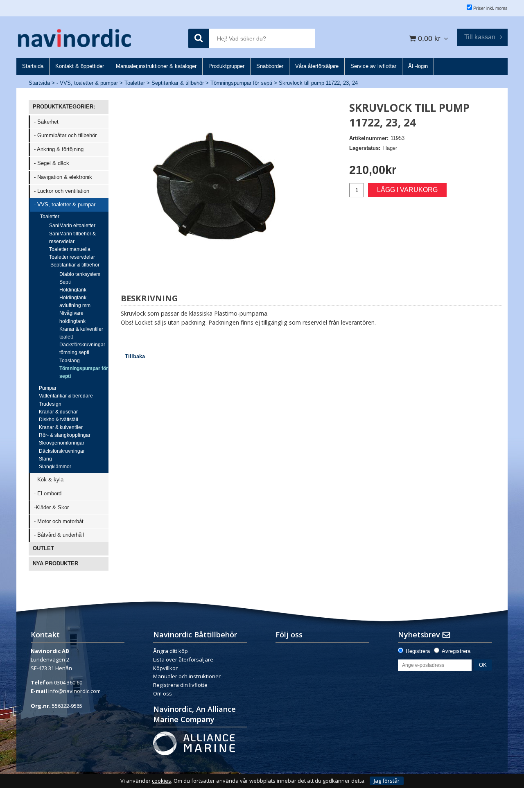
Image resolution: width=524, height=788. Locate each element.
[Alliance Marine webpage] (194, 742)
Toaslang (69, 361)
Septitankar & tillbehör (177, 83)
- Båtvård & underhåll (59, 535)
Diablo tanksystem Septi (79, 278)
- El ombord (47, 493)
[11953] (215, 194)
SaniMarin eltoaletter (72, 225)
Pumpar (47, 388)
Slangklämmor (55, 467)
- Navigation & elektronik (63, 177)
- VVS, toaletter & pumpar (87, 83)
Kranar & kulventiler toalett (81, 333)
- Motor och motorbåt (59, 521)
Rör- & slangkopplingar (64, 435)
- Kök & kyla (48, 479)
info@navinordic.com (74, 691)
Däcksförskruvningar (62, 451)
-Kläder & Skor (51, 507)
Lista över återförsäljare (183, 659)
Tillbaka (135, 356)
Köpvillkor (165, 668)
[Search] (198, 39)
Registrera (418, 651)
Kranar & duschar (58, 412)
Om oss (162, 693)
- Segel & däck (51, 163)
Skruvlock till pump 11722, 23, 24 (318, 83)
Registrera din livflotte (180, 685)
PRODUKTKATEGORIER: (64, 107)
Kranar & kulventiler (61, 427)
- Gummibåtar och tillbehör (65, 135)
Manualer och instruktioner (187, 676)
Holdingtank (72, 290)
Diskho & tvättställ (58, 419)
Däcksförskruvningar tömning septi (82, 348)
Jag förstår (387, 780)
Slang (45, 459)
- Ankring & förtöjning (59, 149)
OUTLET (43, 548)
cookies (161, 780)
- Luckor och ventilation (61, 191)
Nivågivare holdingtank (72, 317)
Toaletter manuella (69, 249)
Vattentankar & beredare (66, 396)
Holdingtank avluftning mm (74, 301)
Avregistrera (456, 651)
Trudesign (50, 404)
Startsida (39, 83)
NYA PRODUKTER (55, 563)
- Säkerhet (46, 122)
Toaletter (134, 83)
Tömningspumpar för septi (241, 83)
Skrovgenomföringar (61, 443)
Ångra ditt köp (170, 651)
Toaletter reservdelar (72, 257)
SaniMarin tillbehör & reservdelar (72, 237)
